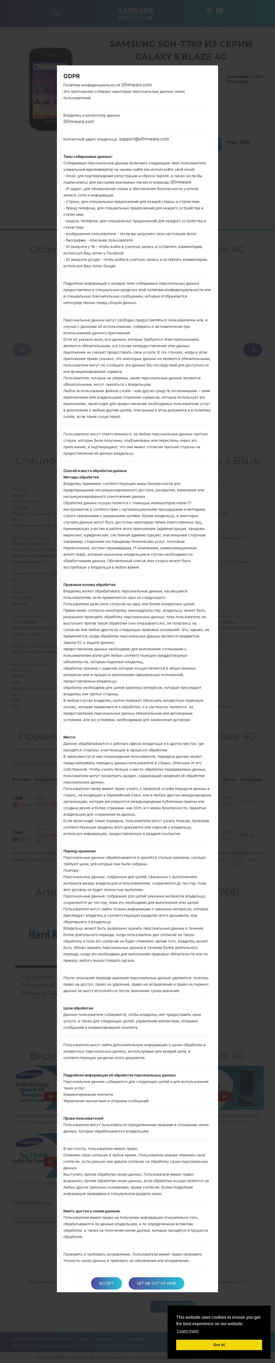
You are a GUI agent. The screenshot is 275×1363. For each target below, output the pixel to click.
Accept (106, 1283)
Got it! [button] (219, 1345)
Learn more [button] (188, 1331)
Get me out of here (156, 1283)
